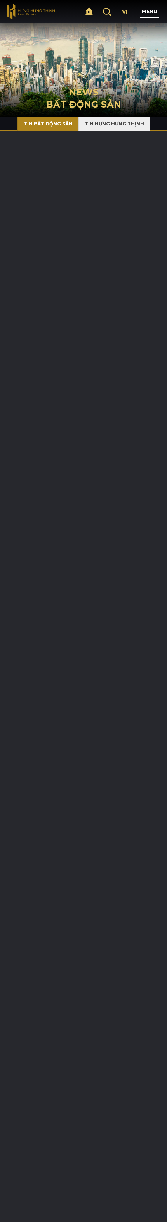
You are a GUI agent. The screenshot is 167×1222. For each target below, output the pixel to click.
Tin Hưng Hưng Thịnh (114, 124)
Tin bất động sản (48, 124)
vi (124, 11)
